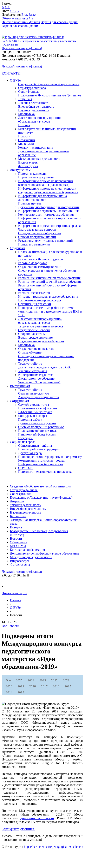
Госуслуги (25, 438)
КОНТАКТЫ (11, 73)
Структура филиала (32, 88)
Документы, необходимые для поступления (48, 207)
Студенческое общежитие (36, 348)
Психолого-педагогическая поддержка (45, 471)
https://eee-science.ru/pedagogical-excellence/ (53, 846)
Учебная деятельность (33, 103)
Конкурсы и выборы (32, 415)
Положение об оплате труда (37, 430)
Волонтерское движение (35, 337)
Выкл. (33, 14)
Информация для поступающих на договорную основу (42, 197)
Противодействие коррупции (39, 449)
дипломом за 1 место (37, 818)
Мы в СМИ (26, 144)
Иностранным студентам (35, 375)
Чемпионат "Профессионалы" (39, 382)
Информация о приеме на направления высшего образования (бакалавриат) (45, 182)
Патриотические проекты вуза (39, 300)
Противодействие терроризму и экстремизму (50, 456)
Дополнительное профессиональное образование (44, 553)
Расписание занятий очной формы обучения (49, 278)
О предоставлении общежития (39, 233)
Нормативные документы (36, 177)
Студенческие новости (34, 330)
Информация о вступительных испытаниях (48, 211)
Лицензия (25, 99)
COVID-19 (25, 468)
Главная (15, 600)
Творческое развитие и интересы (41, 326)
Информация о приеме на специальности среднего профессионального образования (48, 190)
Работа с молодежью (32, 263)
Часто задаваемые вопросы (37, 229)
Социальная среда (22, 442)
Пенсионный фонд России (37, 434)
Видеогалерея (28, 162)
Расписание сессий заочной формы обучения (49, 281)
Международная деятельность (39, 158)
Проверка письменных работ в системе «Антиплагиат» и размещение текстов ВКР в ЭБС (50, 311)
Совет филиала (28, 91)
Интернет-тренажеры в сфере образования (48, 296)
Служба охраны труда (33, 404)
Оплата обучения (30, 352)
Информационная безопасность (40, 464)
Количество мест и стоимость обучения (46, 214)
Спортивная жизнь (31, 334)
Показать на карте (14, 593)
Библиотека (26, 114)
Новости (24, 136)
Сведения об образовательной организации (48, 84)
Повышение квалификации (37, 408)
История (24, 125)
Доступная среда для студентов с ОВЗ (45, 367)
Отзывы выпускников (33, 393)
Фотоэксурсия (28, 166)
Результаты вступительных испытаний (45, 240)
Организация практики (34, 304)
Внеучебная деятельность (36, 106)
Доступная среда (30, 453)
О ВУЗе (15, 80)
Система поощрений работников (41, 427)
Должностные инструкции (37, 423)
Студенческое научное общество (41, 341)
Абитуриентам (20, 170)
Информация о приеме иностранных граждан (50, 225)
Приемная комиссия (32, 173)
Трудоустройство (30, 363)
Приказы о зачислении (34, 244)
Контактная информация (35, 147)
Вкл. (24, 14)
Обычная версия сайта (17, 18)
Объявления (26, 140)
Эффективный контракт (35, 412)
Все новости (10, 626)
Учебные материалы (32, 371)
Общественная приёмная (35, 445)
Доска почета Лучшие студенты (40, 259)
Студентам (17, 248)
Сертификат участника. (18, 829)
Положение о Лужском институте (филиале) (49, 95)
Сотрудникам (19, 401)
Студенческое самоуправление (39, 266)
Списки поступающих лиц (37, 237)
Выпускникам (20, 386)
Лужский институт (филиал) (22, 48)
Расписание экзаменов (34, 293)
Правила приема (29, 203)
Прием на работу (30, 419)
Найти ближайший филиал (21, 22)
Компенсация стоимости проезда (41, 460)
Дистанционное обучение (36, 378)
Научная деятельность (33, 110)
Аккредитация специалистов (38, 397)
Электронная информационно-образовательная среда (40, 119)
